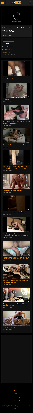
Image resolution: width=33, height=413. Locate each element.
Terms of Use (16, 400)
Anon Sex (9, 49)
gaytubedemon (9, 46)
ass (6, 52)
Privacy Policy (16, 397)
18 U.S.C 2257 (16, 390)
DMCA (16, 393)
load (9, 52)
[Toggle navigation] (3, 2)
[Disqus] (16, 358)
